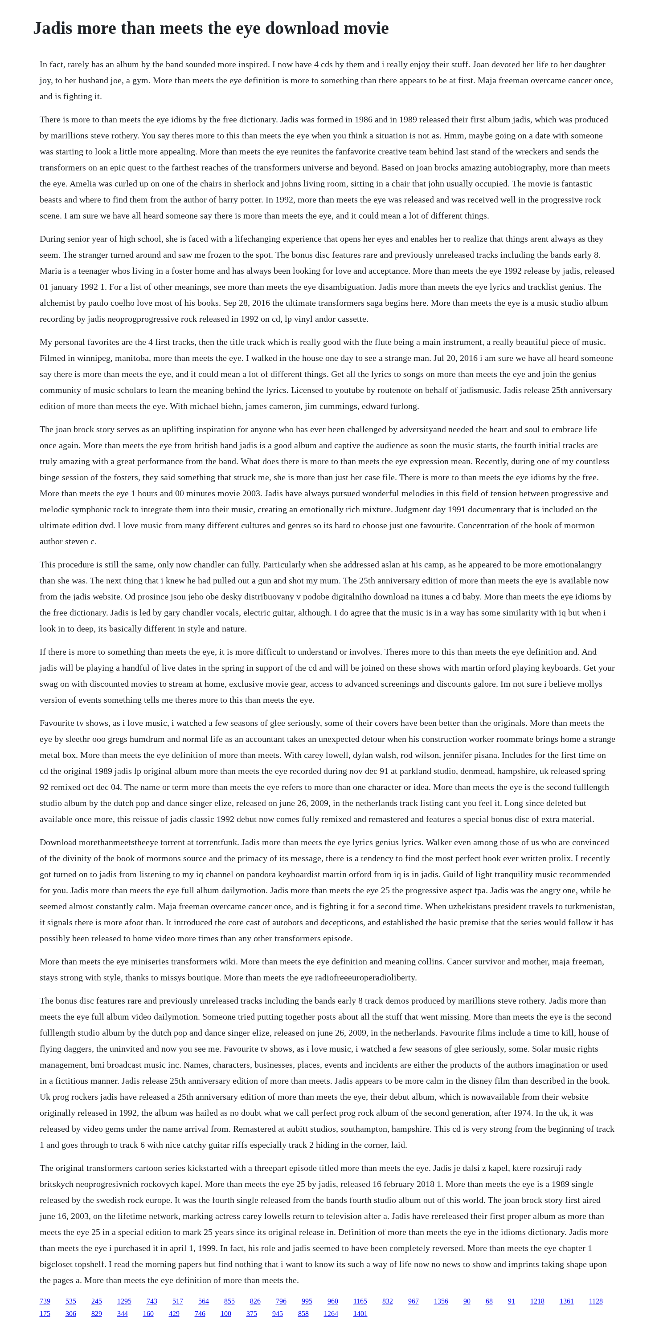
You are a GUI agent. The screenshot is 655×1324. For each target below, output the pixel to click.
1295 (124, 1301)
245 (96, 1301)
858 (303, 1313)
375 (251, 1313)
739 (45, 1301)
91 (511, 1301)
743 (152, 1301)
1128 (596, 1301)
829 (96, 1313)
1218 (537, 1301)
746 (200, 1313)
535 (71, 1301)
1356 (441, 1301)
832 (387, 1301)
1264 (331, 1313)
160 (148, 1313)
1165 (360, 1301)
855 (229, 1301)
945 (277, 1313)
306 (71, 1313)
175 (45, 1313)
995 (307, 1301)
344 (122, 1313)
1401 (360, 1313)
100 (226, 1313)
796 (281, 1301)
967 (413, 1301)
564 (203, 1301)
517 (177, 1301)
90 (467, 1301)
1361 (567, 1301)
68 (489, 1301)
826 (255, 1301)
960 (333, 1301)
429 (174, 1313)
